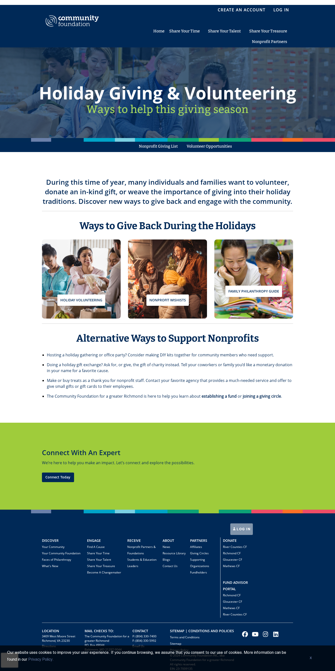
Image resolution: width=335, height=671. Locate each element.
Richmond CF (232, 553)
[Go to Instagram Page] (265, 634)
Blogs (166, 560)
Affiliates (196, 547)
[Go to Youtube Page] (254, 634)
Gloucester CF (232, 560)
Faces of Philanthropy (56, 560)
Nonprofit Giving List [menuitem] (158, 146)
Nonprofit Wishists (167, 300)
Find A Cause (96, 547)
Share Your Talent (99, 560)
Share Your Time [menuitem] (184, 31)
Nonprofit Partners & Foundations (141, 550)
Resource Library (174, 553)
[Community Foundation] (72, 15)
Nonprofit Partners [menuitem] (269, 41)
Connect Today (57, 477)
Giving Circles (199, 553)
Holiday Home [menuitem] (116, 146)
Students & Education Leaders (141, 563)
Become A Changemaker (104, 572)
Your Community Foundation (61, 553)
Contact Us (170, 566)
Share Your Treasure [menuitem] (268, 31)
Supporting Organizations (199, 563)
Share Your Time (98, 553)
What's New (50, 566)
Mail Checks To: (99, 631)
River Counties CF (235, 547)
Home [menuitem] (159, 31)
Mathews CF (231, 566)
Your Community (53, 547)
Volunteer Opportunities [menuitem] (209, 146)
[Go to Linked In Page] (275, 634)
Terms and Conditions (185, 637)
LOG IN (243, 529)
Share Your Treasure (101, 566)
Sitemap (175, 644)
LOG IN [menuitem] (281, 10)
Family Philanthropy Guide (253, 291)
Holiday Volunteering (81, 300)
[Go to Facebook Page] (244, 634)
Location (50, 631)
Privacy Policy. (41, 659)
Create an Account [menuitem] (242, 10)
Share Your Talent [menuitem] (224, 31)
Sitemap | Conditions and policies (202, 631)
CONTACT (140, 631)
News (166, 547)
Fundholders (198, 572)
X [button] (311, 658)
